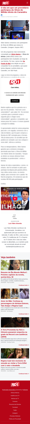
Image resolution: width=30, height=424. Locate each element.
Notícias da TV (15, 398)
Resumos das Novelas (15, 404)
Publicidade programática (8, 389)
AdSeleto (25, 389)
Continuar (15, 101)
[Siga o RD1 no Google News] (1, 14)
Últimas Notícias (15, 392)
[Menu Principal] (27, 3)
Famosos (15, 401)
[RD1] (5, 2)
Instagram (15, 413)
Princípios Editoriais (15, 416)
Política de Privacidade (15, 419)
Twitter (15, 410)
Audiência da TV (15, 395)
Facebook (15, 407)
